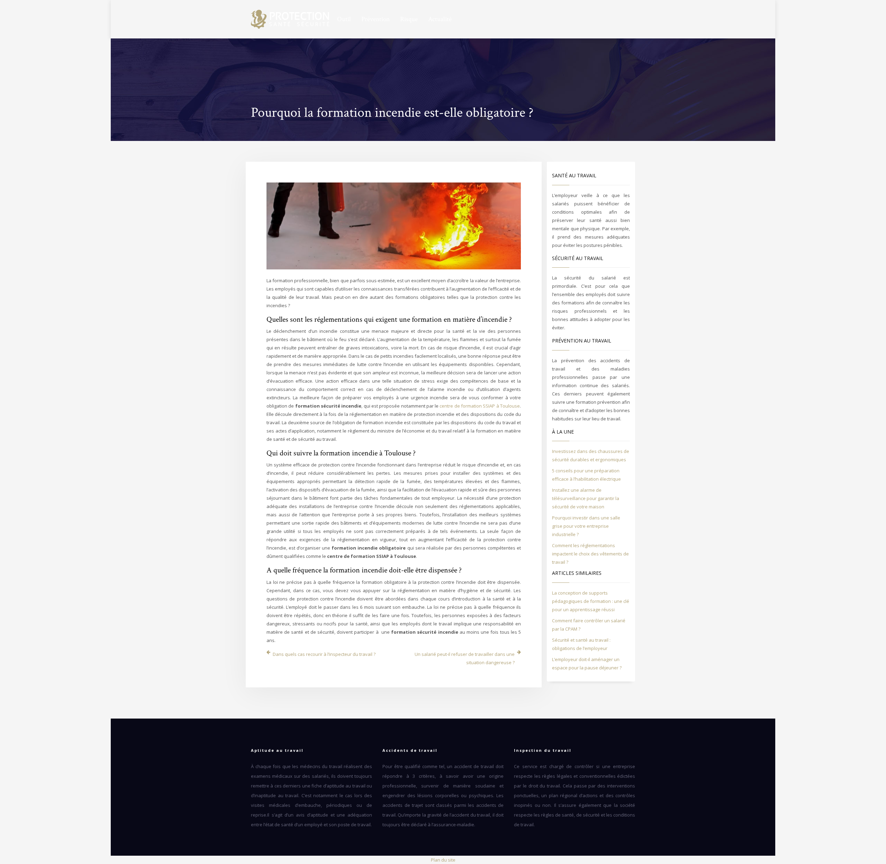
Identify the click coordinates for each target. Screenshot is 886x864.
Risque (409, 19)
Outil (344, 19)
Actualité (440, 19)
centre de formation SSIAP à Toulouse (480, 406)
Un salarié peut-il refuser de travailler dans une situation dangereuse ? (465, 658)
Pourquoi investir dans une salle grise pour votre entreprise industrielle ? (586, 526)
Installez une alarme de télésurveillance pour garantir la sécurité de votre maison (585, 498)
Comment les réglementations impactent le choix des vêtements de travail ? (590, 553)
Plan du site (443, 860)
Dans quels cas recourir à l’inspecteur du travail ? (324, 654)
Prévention (375, 19)
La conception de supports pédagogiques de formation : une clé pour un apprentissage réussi (590, 601)
